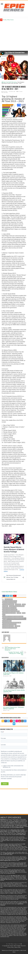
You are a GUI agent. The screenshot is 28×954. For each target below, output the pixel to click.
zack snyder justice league (9, 627)
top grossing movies (8, 626)
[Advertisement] (14, 36)
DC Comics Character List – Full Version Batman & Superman (13, 708)
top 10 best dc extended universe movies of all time (13, 619)
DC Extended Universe (8, 604)
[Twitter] (8, 721)
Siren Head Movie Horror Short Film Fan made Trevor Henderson (12, 648)
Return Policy (18, 947)
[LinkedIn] (14, 721)
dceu (24, 604)
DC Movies (18, 604)
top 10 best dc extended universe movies (13, 616)
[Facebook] (5, 721)
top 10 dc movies (7, 620)
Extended (5, 606)
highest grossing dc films (9, 607)
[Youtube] (19, 721)
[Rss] (3, 721)
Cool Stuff (8, 82)
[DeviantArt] (22, 721)
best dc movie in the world (9, 602)
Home (4, 82)
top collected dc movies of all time (12, 622)
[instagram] (25, 721)
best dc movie (9, 599)
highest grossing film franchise (11, 611)
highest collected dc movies (17, 606)
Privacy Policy (10, 947)
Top (4, 614)
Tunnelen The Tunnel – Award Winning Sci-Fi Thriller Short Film (15, 653)
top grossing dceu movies (9, 624)
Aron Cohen (5, 91)
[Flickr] (17, 721)
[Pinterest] (11, 721)
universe (17, 626)
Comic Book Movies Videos (9, 591)
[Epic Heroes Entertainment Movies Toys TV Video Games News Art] (14, 7)
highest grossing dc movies (10, 609)
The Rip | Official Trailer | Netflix (10, 19)
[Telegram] (14, 724)
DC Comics (14, 82)
